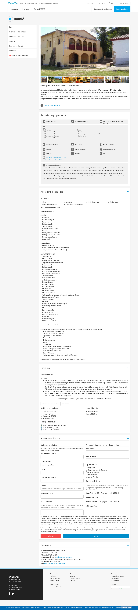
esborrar (51, 536)
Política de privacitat (117, 576)
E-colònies (26, 9)
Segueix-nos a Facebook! (52, 105)
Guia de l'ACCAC (39, 9)
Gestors (72, 580)
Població (44, 469)
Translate (125, 589)
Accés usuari (124, 3)
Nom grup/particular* (48, 453)
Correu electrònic (47, 493)
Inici (10, 27)
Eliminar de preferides (19, 55)
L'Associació (14, 9)
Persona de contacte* (48, 477)
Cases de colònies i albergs (103, 9)
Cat (102, 3)
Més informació (116, 607)
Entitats (72, 576)
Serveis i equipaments (17, 32)
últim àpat (89, 506)
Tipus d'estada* (91, 465)
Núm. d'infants (91, 457)
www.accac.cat (15, 589)
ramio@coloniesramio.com (63, 557)
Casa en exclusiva (92, 481)
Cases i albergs (54, 584)
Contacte (12, 51)
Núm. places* (90, 449)
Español (113, 584)
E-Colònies (53, 576)
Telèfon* (44, 485)
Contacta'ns (114, 578)
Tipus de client (46, 461)
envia (96, 536)
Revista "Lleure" (54, 580)
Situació (12, 41)
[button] (127, 51)
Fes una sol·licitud (122, 9)
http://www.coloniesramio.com (54, 563)
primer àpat (90, 497)
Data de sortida (91, 502)
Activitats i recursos (16, 37)
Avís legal (114, 574)
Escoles (72, 574)
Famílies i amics (75, 578)
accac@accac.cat (16, 587)
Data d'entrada (91, 493)
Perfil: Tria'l (90, 3)
